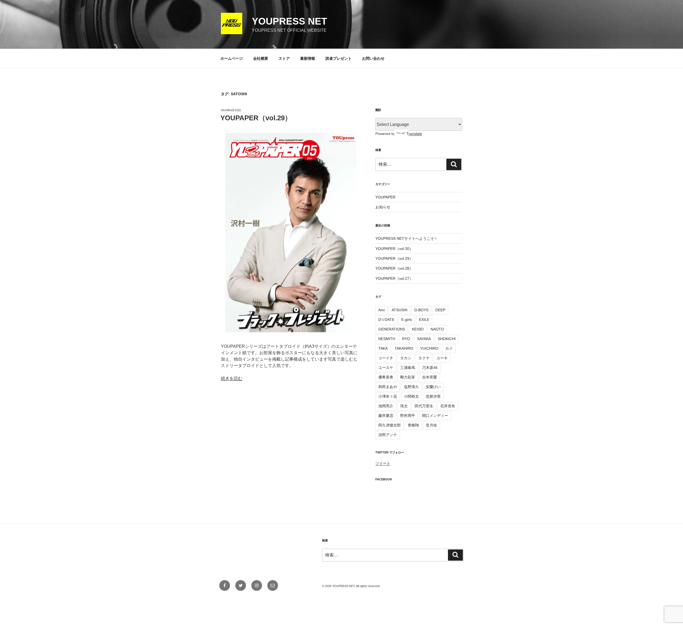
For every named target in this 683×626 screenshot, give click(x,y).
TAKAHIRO (404, 348)
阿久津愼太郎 (389, 425)
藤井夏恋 (385, 415)
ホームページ (231, 58)
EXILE (424, 319)
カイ (449, 348)
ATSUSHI (399, 310)
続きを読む (231, 378)
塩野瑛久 (411, 387)
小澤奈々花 (387, 396)
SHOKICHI (447, 339)
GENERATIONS (391, 329)
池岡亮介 (385, 406)
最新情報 (307, 58)
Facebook (383, 479)
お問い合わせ (373, 58)
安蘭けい (433, 387)
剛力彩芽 (407, 377)
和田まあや (387, 387)
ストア (284, 58)
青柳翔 (413, 425)
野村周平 (407, 415)
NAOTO (437, 329)
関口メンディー (435, 415)
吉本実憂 (429, 377)
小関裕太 (411, 396)
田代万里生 (424, 406)
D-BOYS (421, 310)
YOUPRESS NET (289, 21)
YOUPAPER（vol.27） (394, 278)
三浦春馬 (407, 367)
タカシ (405, 358)
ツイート (382, 463)
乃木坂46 (430, 367)
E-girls (406, 319)
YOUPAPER (385, 197)
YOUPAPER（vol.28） (394, 268)
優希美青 (385, 377)
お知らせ (382, 207)
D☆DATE (386, 319)
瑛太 (404, 406)
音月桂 (431, 425)
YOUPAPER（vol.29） (256, 118)
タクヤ (424, 358)
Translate (414, 133)
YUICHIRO (429, 348)
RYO (406, 339)
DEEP (440, 310)
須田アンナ (387, 435)
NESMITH (386, 339)
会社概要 (260, 58)
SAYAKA (424, 339)
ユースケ (385, 367)
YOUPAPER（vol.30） (394, 248)
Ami (381, 310)
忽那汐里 (433, 396)
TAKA (383, 348)
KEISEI (418, 329)
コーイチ (385, 358)
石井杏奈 (447, 406)
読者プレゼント (338, 58)
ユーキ (442, 358)
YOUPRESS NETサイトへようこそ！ (406, 238)
